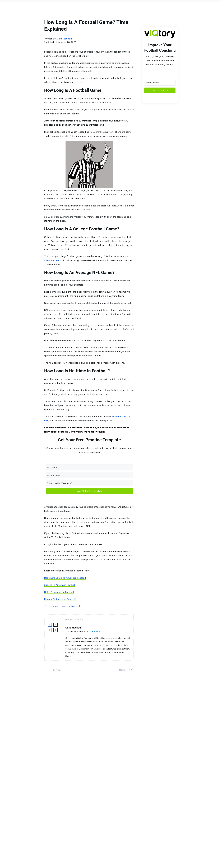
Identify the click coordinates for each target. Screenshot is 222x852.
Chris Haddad (64, 38)
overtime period (53, 260)
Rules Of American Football (59, 592)
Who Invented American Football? (62, 606)
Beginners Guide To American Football (65, 577)
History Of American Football (60, 599)
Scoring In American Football (59, 584)
